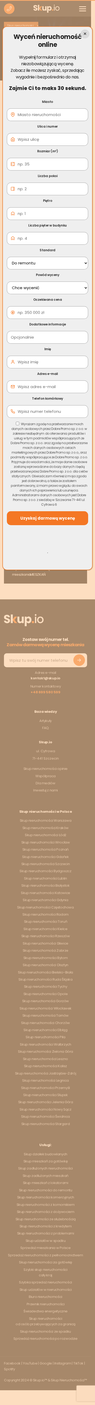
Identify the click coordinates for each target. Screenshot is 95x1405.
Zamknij (84, 33)
